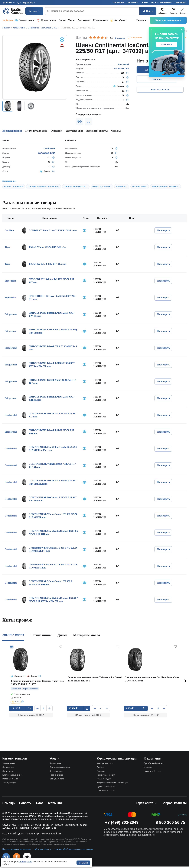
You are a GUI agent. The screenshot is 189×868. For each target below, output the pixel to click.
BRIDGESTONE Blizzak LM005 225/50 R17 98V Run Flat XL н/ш (52, 365)
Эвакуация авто (57, 779)
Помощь (141, 20)
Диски (62, 20)
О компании (118, 2)
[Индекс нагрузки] (127, 95)
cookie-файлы (25, 861)
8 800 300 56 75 (170, 822)
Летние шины (48, 20)
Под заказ (157, 79)
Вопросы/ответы (174, 803)
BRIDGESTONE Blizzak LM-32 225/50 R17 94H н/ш (51, 432)
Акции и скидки (104, 779)
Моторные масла (86, 635)
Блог (39, 803)
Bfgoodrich (10, 280)
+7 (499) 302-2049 (122, 822)
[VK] (6, 857)
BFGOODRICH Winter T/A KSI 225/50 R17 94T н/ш (51, 281)
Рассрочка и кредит (106, 775)
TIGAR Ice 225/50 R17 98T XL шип (47, 264)
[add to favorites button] (129, 38)
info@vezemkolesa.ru (56, 816)
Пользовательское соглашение (16, 849)
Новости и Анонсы (152, 771)
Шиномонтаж (100, 20)
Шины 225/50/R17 (101, 186)
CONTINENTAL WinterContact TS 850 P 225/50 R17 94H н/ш (50, 583)
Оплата (144, 2)
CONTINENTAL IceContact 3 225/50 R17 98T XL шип (53, 415)
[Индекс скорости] (127, 99)
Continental (123, 64)
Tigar (7, 247)
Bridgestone (11, 314)
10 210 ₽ (16, 708)
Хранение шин (56, 771)
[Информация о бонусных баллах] (23, 701)
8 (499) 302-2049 (26, 3)
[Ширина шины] (127, 72)
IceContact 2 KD (121, 68)
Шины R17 (122, 186)
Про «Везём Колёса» (153, 763)
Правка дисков (56, 775)
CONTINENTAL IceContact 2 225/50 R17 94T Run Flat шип (53, 499)
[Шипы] (127, 90)
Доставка (132, 2)
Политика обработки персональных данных (73, 849)
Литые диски (8, 771)
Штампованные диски (12, 775)
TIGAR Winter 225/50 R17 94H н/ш (47, 247)
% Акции (7, 20)
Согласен (83, 863)
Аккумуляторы (9, 783)
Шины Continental (13, 186)
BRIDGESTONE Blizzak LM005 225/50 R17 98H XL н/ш (52, 398)
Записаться (166, 44)
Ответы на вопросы (105, 790)
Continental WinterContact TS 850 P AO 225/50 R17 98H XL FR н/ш (53, 549)
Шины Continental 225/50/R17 (43, 186)
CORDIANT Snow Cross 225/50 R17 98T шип (53, 230)
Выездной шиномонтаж (60, 767)
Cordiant (9, 230)
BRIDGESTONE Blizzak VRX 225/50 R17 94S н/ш (53, 348)
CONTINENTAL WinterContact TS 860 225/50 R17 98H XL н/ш (53, 516)
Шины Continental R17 (76, 186)
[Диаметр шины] (127, 81)
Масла (71, 20)
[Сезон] (127, 86)
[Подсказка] (24, 676)
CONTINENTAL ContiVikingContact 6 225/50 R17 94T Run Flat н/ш (53, 449)
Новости (25, 803)
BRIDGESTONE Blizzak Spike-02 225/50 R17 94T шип (52, 381)
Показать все (9, 181)
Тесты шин (55, 803)
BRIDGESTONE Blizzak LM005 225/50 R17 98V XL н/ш (52, 314)
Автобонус (120, 20)
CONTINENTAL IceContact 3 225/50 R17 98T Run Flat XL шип (53, 482)
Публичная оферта (42, 849)
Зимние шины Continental (165, 186)
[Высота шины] (127, 77)
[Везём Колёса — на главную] (13, 11)
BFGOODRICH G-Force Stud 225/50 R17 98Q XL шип (52, 298)
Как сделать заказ (105, 763)
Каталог (33, 11)
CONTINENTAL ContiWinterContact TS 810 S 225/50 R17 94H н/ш (53, 533)
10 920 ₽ (73, 708)
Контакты (181, 2)
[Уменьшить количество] (37, 708)
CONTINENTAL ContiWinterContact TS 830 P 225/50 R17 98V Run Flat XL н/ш (53, 600)
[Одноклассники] (16, 857)
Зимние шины (27, 20)
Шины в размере (17, 208)
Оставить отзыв (160, 89)
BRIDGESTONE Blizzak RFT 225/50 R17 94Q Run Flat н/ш (53, 331)
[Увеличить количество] (49, 708)
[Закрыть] (182, 29)
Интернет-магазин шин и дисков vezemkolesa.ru (39, 813)
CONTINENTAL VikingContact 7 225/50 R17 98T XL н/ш (52, 465)
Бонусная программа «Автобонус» (112, 783)
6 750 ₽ (130, 708)
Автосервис (84, 20)
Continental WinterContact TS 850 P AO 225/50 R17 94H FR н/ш (53, 566)
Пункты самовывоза (162, 2)
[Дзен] (27, 857)
